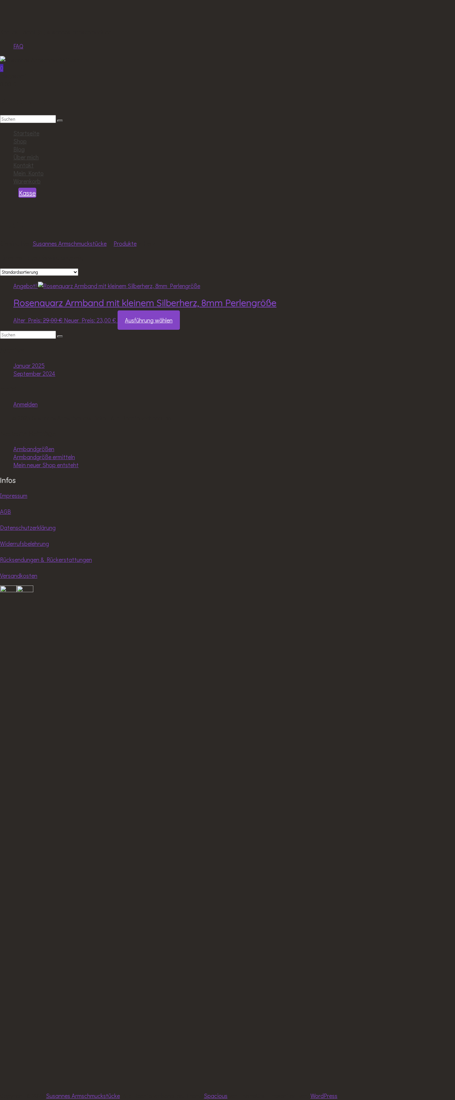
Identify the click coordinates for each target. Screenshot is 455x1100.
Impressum (13, 495)
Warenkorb (27, 181)
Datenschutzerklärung (28, 527)
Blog (19, 149)
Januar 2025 (29, 365)
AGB (5, 511)
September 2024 (34, 373)
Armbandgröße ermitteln (44, 457)
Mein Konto (28, 173)
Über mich (26, 157)
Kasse (27, 192)
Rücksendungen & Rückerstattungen (46, 560)
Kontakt (23, 165)
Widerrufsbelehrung (24, 543)
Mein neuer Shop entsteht (46, 465)
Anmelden (25, 404)
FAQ (18, 46)
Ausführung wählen (149, 320)
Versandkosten (18, 576)
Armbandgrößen (33, 449)
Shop (20, 141)
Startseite (26, 133)
